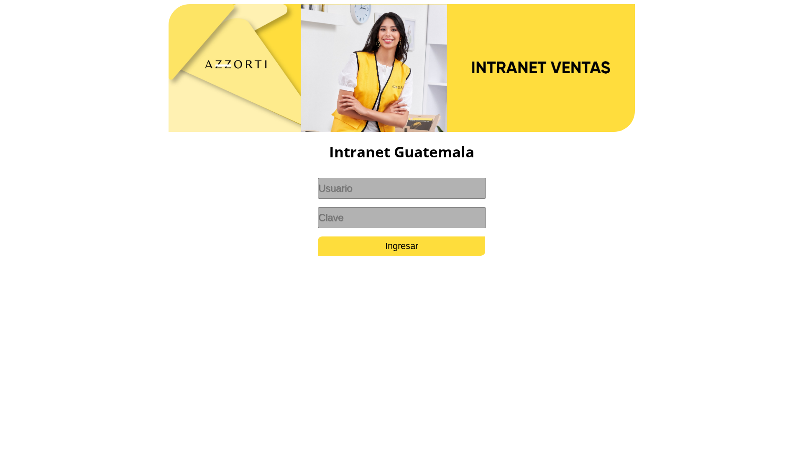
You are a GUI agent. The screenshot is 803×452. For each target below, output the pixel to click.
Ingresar (401, 246)
